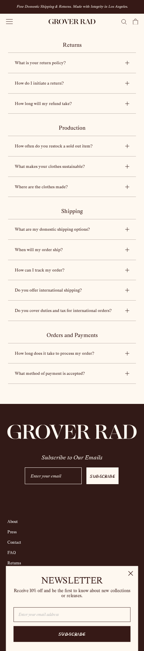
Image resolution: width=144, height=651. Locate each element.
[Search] (124, 21)
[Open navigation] (9, 21)
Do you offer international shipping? (48, 290)
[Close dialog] (131, 573)
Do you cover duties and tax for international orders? (63, 310)
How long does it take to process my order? (54, 353)
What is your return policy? (40, 62)
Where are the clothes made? (41, 186)
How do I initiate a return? (39, 83)
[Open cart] (135, 22)
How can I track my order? (39, 270)
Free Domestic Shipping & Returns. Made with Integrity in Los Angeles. (72, 6)
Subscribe (102, 476)
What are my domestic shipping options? (52, 229)
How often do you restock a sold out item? (53, 145)
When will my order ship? (39, 249)
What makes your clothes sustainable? (50, 166)
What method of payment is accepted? (50, 373)
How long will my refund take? (43, 103)
